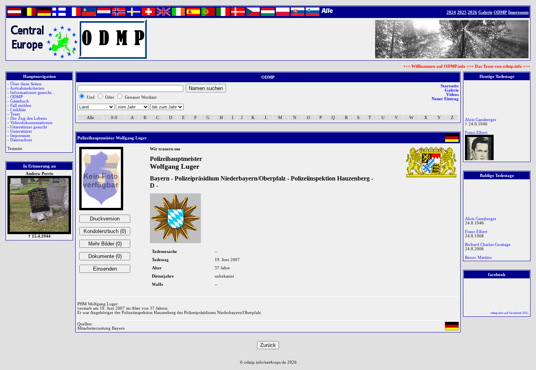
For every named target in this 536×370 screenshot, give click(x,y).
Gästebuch (19, 101)
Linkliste (18, 110)
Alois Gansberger (480, 118)
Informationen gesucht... (32, 92)
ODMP (16, 97)
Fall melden (20, 105)
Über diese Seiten (26, 84)
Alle (90, 118)
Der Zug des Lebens (28, 118)
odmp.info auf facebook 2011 (509, 313)
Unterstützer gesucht (28, 127)
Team (15, 114)
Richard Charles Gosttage (487, 243)
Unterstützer (21, 131)
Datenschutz (21, 140)
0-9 (114, 118)
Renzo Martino (478, 256)
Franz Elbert (476, 131)
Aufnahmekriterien (27, 88)
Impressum (20, 136)
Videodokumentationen (31, 123)
